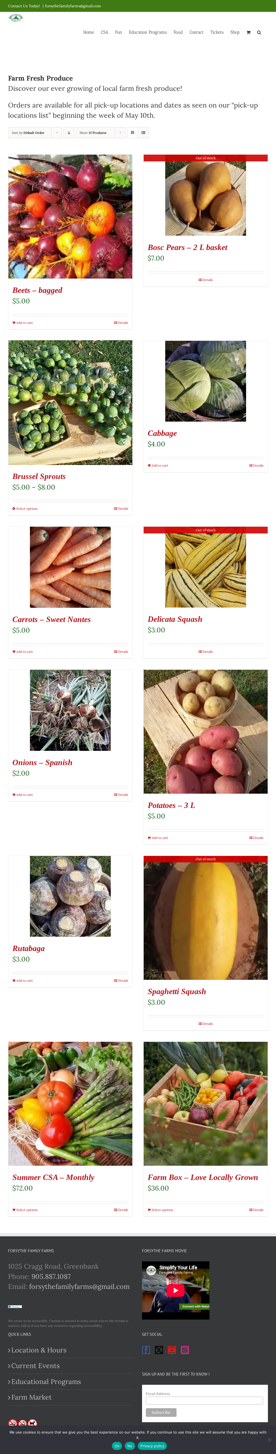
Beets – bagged (37, 290)
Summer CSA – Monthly (53, 1177)
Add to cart (24, 323)
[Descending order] (69, 132)
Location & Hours (39, 1350)
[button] (259, 31)
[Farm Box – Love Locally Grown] (206, 1104)
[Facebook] (146, 1350)
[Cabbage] (206, 381)
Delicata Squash (175, 619)
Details (123, 323)
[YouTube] (172, 1350)
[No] (269, 1439)
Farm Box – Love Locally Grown (203, 1177)
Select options (27, 508)
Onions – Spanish (42, 762)
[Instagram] (185, 1350)
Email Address (158, 1393)
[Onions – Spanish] (70, 710)
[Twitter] (159, 1350)
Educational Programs (46, 1381)
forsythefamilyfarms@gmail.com (73, 6)
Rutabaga (28, 948)
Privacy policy (152, 1446)
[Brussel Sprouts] (70, 403)
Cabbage (162, 433)
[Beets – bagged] (70, 217)
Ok (117, 1446)
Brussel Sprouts (39, 476)
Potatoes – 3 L (171, 805)
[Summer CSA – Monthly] (70, 1104)
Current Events (35, 1365)
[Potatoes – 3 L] (206, 732)
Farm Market (31, 1397)
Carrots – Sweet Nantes (51, 619)
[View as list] (143, 132)
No (130, 1446)
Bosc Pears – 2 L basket (187, 247)
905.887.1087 (51, 1276)
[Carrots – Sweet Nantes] (70, 567)
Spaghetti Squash (177, 991)
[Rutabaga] (70, 896)
